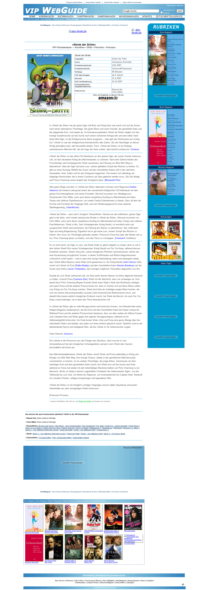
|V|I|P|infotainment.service (105, 588)
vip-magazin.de (102, 575)
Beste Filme (172, 68)
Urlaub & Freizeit (69, 501)
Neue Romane (173, 118)
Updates (147, 16)
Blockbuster (172, 71)
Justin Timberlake (76, 269)
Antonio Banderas (125, 265)
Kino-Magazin (46, 19)
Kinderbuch (172, 143)
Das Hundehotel (88, 426)
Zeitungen (130, 582)
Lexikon (170, 158)
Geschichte (172, 140)
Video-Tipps (166, 263)
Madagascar (107, 428)
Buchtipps (171, 115)
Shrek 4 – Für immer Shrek (114, 434)
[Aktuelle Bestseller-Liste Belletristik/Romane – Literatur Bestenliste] (158, 122)
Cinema (134, 149)
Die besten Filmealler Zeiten (50, 561)
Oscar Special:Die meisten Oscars (111, 561)
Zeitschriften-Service (169, 16)
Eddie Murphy (82, 265)
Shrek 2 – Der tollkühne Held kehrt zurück (41, 430)
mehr (169, 193)
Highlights (171, 50)
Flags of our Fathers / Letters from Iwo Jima (42, 428)
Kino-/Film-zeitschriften (172, 79)
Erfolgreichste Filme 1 (111, 531)
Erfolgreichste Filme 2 (111, 532)
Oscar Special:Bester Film (89, 561)
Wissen (170, 165)
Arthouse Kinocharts (51, 532)
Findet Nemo (134, 426)
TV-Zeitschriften (45, 438)
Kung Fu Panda (82, 428)
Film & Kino (79, 581)
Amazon (68, 334)
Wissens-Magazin (54, 501)
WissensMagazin (129, 16)
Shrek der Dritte (66, 430)
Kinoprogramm (75, 25)
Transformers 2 (103, 430)
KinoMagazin (46, 16)
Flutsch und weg (67, 428)
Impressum (171, 5)
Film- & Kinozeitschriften (62, 438)
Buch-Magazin (29, 501)
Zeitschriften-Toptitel (93, 2)
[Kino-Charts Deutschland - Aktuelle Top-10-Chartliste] (158, 71)
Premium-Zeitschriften (74, 2)
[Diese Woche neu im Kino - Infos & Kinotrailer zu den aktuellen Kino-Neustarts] (158, 46)
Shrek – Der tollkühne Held (84, 430)
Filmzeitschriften (104, 25)
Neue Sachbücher (174, 122)
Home (32, 16)
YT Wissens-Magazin (172, 179)
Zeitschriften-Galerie (111, 2)
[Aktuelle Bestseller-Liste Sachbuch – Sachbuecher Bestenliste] (158, 150)
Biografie (171, 136)
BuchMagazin (65, 16)
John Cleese (129, 262)
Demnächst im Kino (90, 25)
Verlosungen (166, 217)
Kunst (170, 154)
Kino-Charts (56, 25)
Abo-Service (60, 581)
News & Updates (82, 501)
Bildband (171, 133)
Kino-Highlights (109, 581)
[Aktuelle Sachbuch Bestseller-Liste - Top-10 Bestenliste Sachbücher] (34, 547)
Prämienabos (80, 582)
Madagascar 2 (95, 428)
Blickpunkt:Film (112, 180)
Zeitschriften (120, 582)
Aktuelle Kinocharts (51, 531)
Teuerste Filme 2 (70, 562)
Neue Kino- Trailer (174, 53)
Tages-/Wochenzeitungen (132, 2)
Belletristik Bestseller (32, 532)
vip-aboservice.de (117, 575)
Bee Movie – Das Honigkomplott (68, 426)
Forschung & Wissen (93, 581)
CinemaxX (120, 238)
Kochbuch (171, 147)
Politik (170, 161)
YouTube (115, 25)
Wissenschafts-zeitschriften (173, 174)
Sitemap (180, 5)
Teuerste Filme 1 (70, 560)
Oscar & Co (172, 64)
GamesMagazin (106, 16)
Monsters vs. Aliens (131, 428)
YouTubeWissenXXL (172, 185)
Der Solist (100, 426)
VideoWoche (72, 207)
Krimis (170, 151)
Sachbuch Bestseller (32, 562)
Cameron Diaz (80, 279)
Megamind (118, 428)
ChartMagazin (85, 16)
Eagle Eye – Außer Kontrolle (116, 426)
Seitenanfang (88, 575)
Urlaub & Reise (93, 582)
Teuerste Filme (173, 75)
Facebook (124, 25)
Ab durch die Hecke (46, 426)
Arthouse (65, 25)
